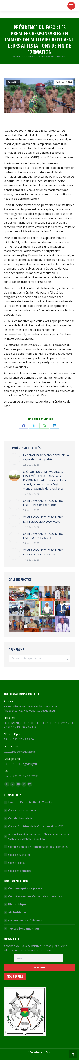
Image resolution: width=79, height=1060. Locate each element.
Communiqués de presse (25, 888)
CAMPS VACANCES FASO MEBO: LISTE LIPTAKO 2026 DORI (43, 503)
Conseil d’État (16, 863)
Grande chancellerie (20, 818)
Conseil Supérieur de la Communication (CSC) (36, 826)
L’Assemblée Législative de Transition (31, 802)
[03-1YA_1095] (16, 609)
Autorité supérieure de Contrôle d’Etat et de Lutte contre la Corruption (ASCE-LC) (38, 836)
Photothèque (17, 904)
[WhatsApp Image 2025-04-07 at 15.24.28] (47, 593)
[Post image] (14, 459)
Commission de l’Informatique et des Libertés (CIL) (39, 846)
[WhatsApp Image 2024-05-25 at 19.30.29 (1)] (16, 593)
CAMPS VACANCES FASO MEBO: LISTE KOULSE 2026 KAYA (43, 552)
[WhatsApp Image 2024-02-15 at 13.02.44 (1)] (63, 593)
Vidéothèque (17, 912)
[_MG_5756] (32, 609)
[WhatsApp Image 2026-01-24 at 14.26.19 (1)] (47, 609)
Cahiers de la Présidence (25, 920)
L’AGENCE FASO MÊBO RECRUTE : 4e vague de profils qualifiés (46, 457)
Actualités (13, 82)
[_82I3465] (32, 624)
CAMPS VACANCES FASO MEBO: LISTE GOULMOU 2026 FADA (43, 519)
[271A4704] (47, 624)
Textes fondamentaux (24, 928)
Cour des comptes (19, 871)
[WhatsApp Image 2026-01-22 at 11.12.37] (63, 624)
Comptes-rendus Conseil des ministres (35, 896)
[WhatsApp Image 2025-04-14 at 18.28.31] (16, 624)
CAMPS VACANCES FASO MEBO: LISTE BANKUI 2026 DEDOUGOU (43, 536)
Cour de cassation (19, 855)
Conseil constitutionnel (22, 810)
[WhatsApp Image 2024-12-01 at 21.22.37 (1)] (32, 593)
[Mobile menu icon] (71, 6)
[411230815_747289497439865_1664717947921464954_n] (63, 609)
